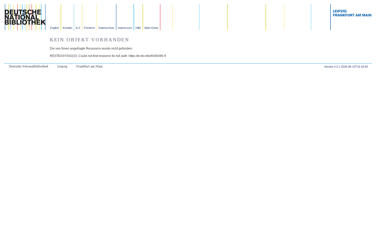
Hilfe (138, 27)
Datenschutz (106, 27)
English (54, 27)
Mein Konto (151, 27)
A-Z (78, 27)
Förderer (89, 27)
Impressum (125, 27)
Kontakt (67, 27)
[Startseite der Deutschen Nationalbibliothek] (25, 29)
